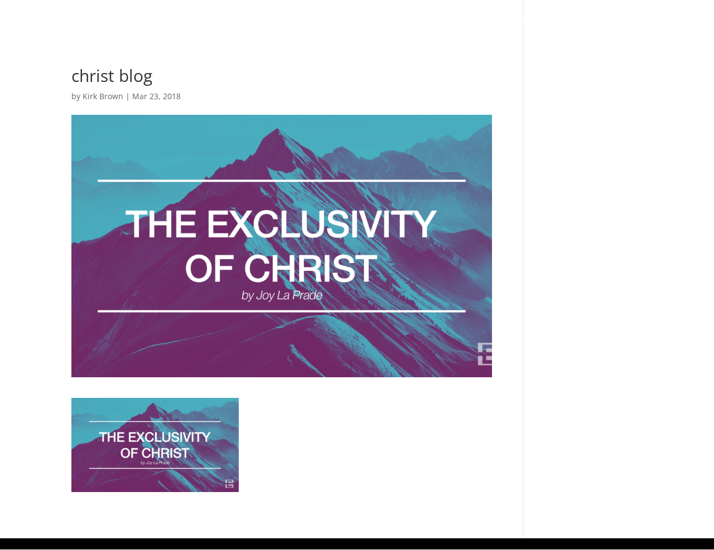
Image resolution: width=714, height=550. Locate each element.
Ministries (501, 18)
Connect (433, 18)
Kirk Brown (103, 96)
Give (633, 18)
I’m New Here (318, 18)
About (375, 18)
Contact (677, 18)
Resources (574, 18)
